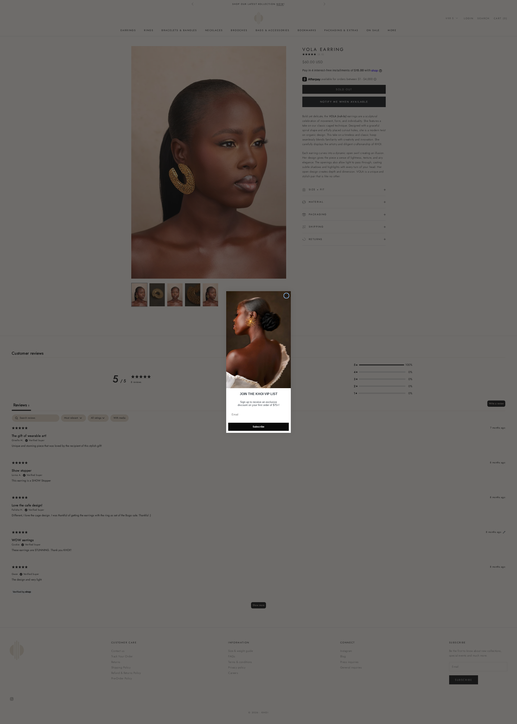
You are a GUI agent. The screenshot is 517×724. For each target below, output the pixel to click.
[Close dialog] (286, 295)
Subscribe (258, 426)
